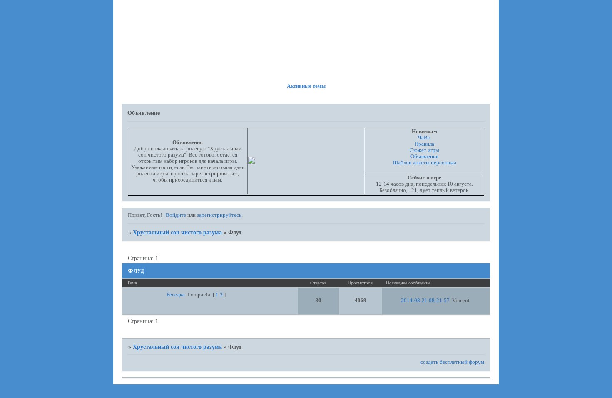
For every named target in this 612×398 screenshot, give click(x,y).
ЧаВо (424, 138)
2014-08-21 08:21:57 (425, 300)
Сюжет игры (424, 150)
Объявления (424, 156)
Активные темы (306, 86)
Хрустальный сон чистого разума (177, 232)
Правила (424, 144)
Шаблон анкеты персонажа (424, 163)
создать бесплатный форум (452, 362)
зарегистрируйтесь (219, 215)
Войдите (176, 215)
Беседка (176, 295)
